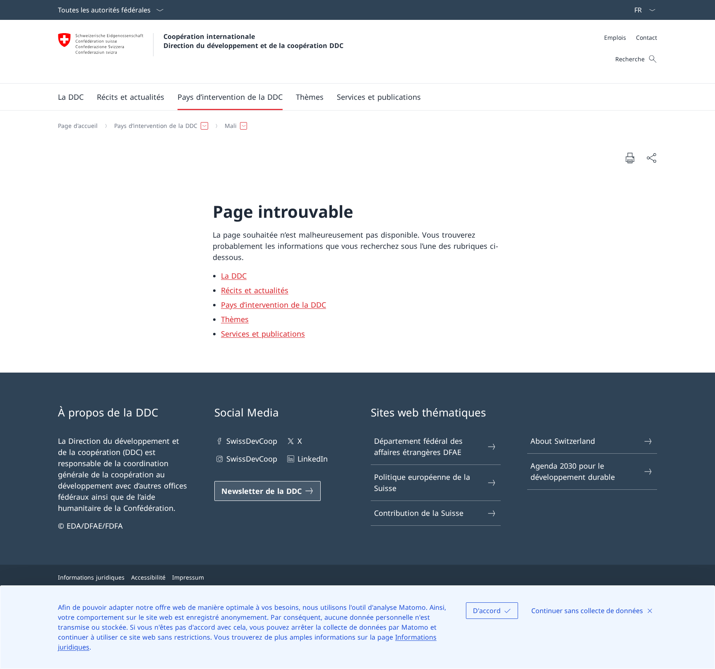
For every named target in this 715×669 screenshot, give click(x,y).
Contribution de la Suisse (418, 513)
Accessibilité (148, 577)
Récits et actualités (254, 290)
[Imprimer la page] (630, 158)
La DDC (234, 276)
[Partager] (651, 158)
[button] (70, 97)
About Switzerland (562, 441)
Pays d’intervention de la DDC (273, 305)
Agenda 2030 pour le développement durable (572, 471)
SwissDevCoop (251, 441)
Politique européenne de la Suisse (422, 482)
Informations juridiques (91, 577)
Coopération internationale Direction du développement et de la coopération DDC (253, 41)
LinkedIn (313, 459)
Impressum (188, 577)
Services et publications (263, 334)
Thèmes (235, 319)
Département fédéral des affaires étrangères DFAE (418, 446)
